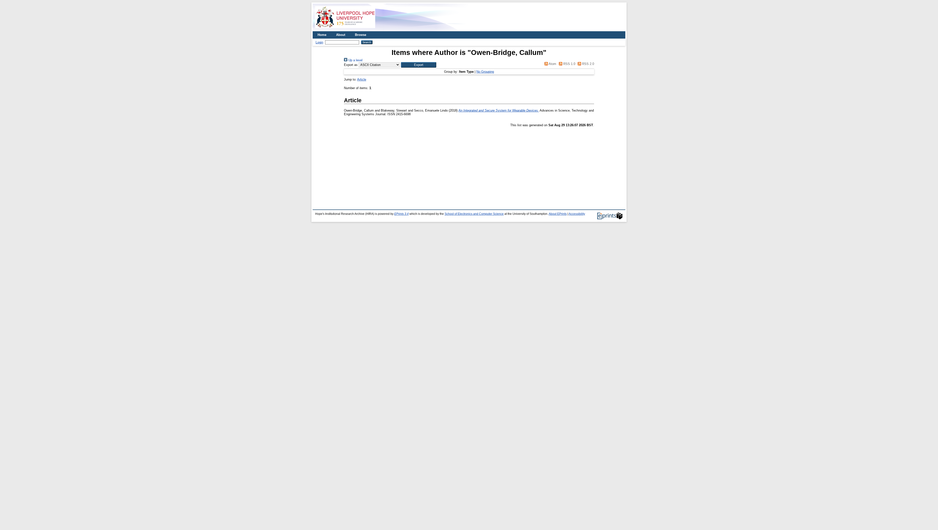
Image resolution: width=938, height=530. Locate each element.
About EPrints (558, 213)
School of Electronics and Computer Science (474, 213)
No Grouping (485, 71)
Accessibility (577, 213)
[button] (418, 65)
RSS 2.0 (587, 64)
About (340, 35)
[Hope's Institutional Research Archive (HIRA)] (345, 29)
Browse (360, 35)
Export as (351, 65)
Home (322, 35)
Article (361, 79)
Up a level (354, 60)
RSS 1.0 (568, 64)
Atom (552, 64)
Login (319, 42)
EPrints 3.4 (401, 213)
